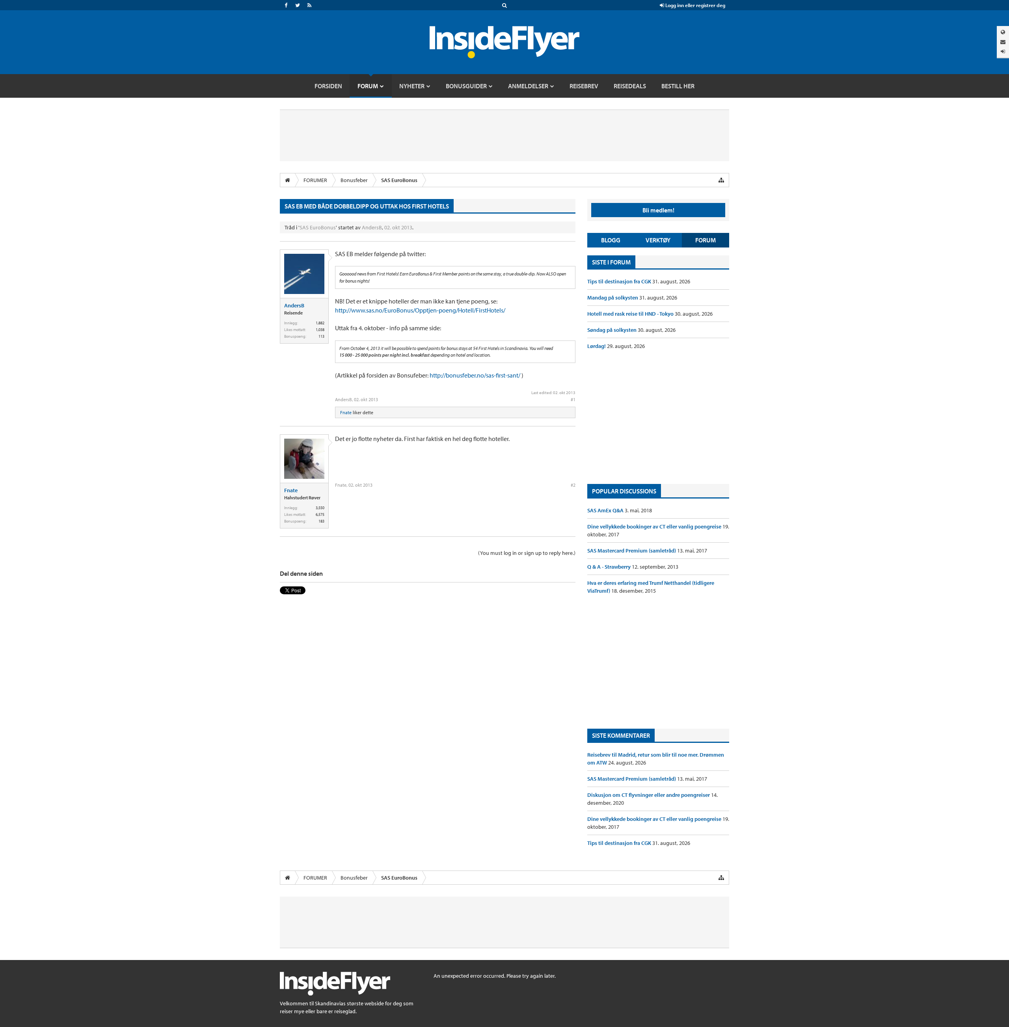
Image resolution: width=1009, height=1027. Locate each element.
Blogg (610, 240)
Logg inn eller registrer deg (694, 5)
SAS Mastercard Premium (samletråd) (632, 550)
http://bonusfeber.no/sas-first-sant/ (475, 375)
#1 (573, 399)
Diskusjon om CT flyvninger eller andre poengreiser (649, 794)
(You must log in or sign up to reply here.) (526, 552)
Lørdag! (597, 346)
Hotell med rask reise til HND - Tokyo (631, 313)
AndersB (372, 227)
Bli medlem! (658, 210)
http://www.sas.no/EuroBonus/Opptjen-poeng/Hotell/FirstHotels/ (420, 310)
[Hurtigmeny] (721, 180)
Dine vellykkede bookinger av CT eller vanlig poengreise (654, 526)
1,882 (320, 323)
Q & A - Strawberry (609, 566)
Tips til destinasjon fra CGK (619, 281)
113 (321, 336)
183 (321, 521)
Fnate (346, 412)
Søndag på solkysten (612, 329)
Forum (705, 240)
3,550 (320, 507)
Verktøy (658, 240)
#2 (573, 485)
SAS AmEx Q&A (606, 510)
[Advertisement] (658, 417)
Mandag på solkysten (613, 297)
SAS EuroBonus (318, 227)
